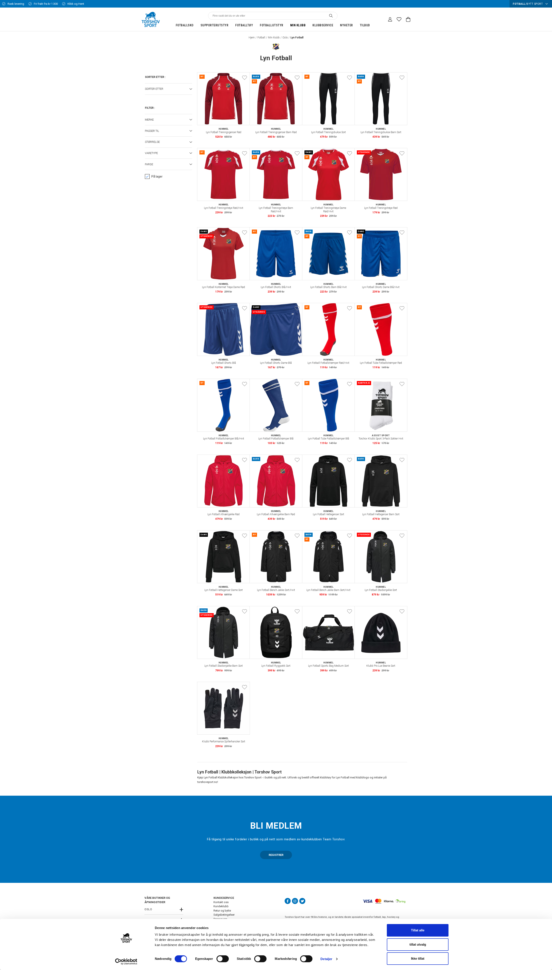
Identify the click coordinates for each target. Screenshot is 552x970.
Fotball (261, 37)
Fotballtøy (244, 25)
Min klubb (298, 25)
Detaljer (326, 959)
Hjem (252, 37)
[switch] (222, 958)
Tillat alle (417, 930)
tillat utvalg (417, 944)
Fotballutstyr (271, 25)
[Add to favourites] (244, 77)
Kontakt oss (221, 902)
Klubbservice (322, 25)
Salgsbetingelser (224, 914)
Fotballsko (185, 25)
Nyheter (346, 25)
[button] (168, 89)
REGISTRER (276, 855)
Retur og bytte (222, 910)
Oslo (285, 37)
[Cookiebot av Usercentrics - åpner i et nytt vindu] (126, 961)
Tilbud (365, 25)
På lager (157, 176)
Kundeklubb (221, 906)
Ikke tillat (417, 958)
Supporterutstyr (215, 25)
